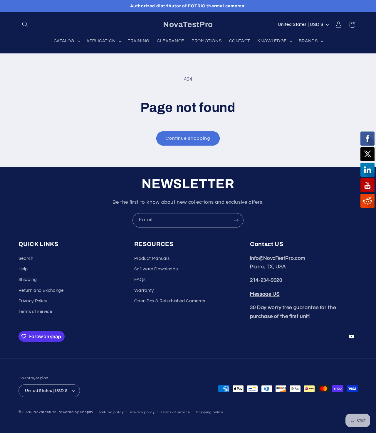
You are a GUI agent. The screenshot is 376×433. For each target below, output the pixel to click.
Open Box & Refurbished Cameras (169, 301)
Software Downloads (156, 269)
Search (26, 258)
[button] (25, 24)
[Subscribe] (236, 220)
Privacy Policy (33, 301)
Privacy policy (142, 412)
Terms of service (35, 312)
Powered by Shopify (75, 412)
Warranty (144, 290)
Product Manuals (151, 258)
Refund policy (111, 412)
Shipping (28, 279)
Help (23, 269)
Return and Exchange (41, 290)
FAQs (140, 279)
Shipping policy (209, 412)
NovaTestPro (44, 412)
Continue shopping (188, 138)
